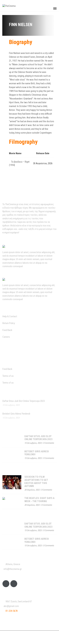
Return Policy (8, 323)
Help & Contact (9, 316)
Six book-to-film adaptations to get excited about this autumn (36, 481)
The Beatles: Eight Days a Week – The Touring (39, 500)
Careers (6, 336)
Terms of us (8, 375)
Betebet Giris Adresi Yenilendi (16, 413)
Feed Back (7, 330)
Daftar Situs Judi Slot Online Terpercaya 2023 (23, 401)
